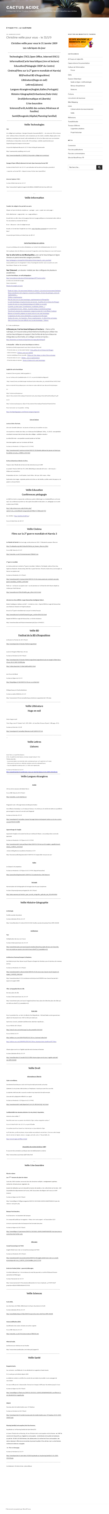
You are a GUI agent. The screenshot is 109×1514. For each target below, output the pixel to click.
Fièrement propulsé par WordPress (18, 1509)
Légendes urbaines (77, 129)
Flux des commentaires (76, 153)
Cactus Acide (22, 7)
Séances (74, 89)
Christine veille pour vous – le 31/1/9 (29, 37)
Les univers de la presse (76, 98)
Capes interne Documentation (79, 63)
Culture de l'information (76, 67)
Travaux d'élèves (74, 125)
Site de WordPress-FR (76, 157)
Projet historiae (76, 132)
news (70, 106)
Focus (73, 70)
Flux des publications (75, 149)
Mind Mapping (73, 102)
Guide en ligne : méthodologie (81, 82)
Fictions (71, 94)
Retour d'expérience (78, 86)
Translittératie (73, 121)
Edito (70, 75)
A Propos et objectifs (75, 59)
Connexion (72, 145)
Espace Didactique (74, 79)
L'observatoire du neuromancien (82, 109)
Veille (72, 113)
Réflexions (72, 117)
